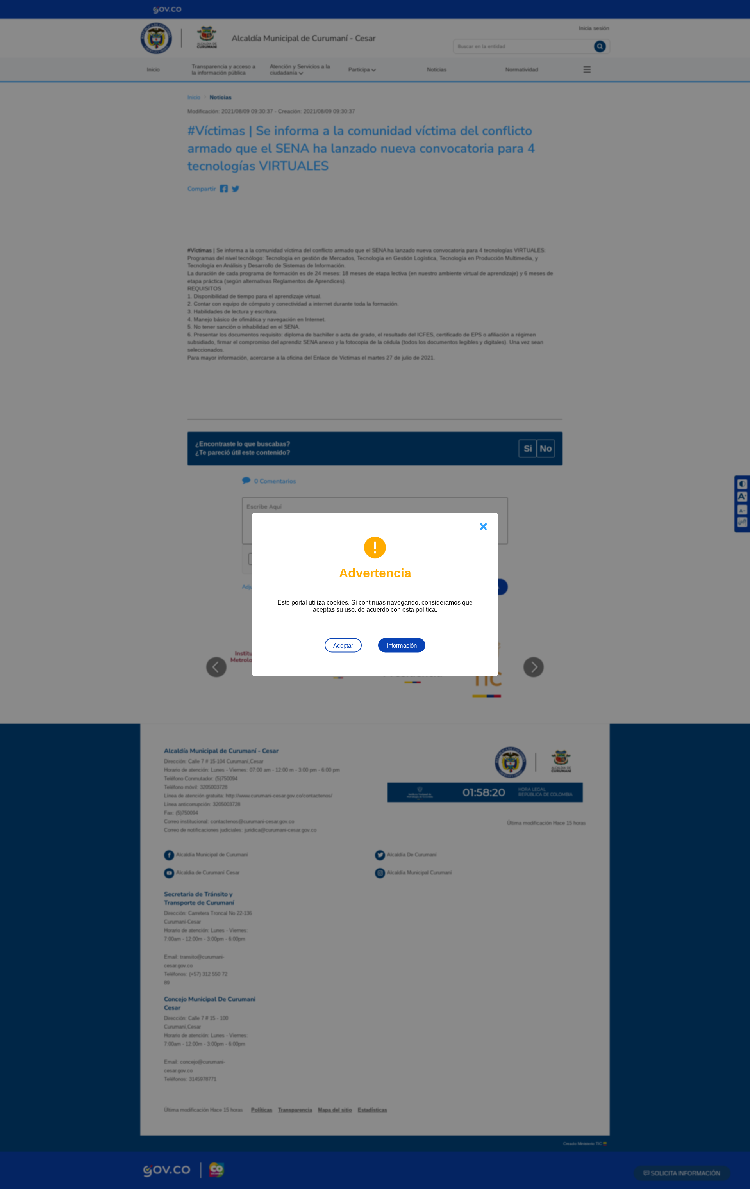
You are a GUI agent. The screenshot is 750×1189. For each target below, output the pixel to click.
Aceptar (343, 645)
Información (402, 645)
